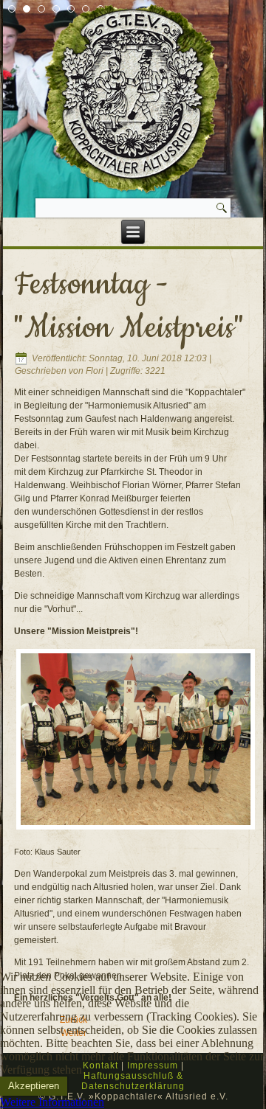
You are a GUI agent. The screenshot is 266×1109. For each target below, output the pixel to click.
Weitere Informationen (52, 1102)
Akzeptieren (33, 1085)
